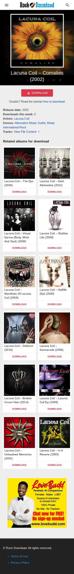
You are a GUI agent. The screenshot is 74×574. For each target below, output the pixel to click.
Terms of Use (19, 556)
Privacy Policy (20, 562)
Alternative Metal (25, 123)
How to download (54, 101)
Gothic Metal (46, 123)
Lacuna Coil (21, 118)
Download (19, 191)
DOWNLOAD (39, 92)
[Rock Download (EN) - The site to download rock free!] (37, 4)
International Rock (14, 127)
